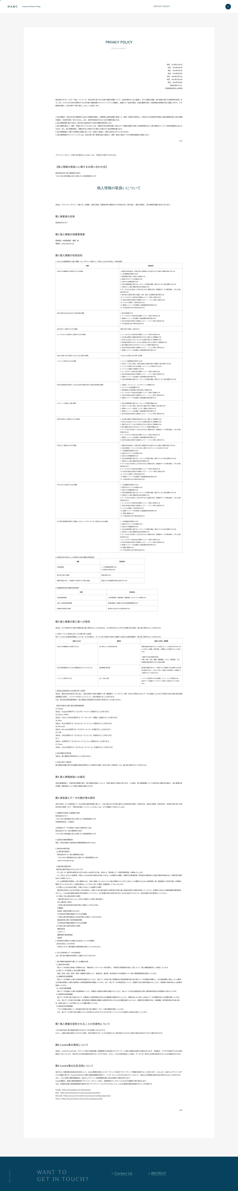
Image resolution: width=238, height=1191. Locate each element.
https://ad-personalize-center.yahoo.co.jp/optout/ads (82, 1099)
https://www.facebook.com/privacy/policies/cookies (80, 1093)
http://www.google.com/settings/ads (76, 1090)
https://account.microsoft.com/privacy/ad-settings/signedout (87, 1096)
